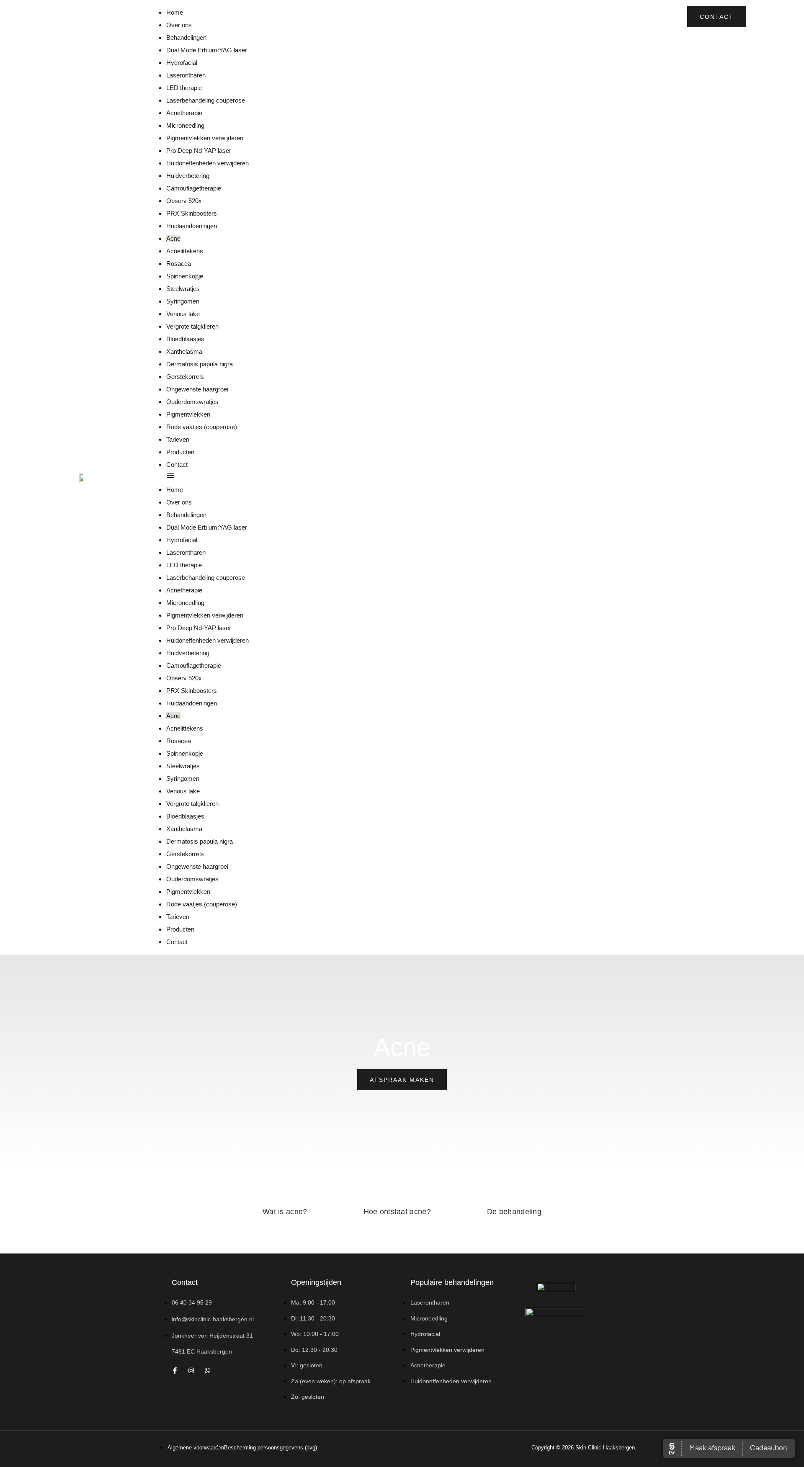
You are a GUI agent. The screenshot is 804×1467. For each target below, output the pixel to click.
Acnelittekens (184, 251)
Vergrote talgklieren (192, 326)
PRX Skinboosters (191, 213)
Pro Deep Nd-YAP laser (198, 150)
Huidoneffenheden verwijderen (207, 163)
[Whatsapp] (207, 1370)
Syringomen (182, 301)
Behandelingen (186, 37)
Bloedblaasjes (185, 338)
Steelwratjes (183, 288)
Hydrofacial (181, 62)
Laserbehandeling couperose (205, 100)
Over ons (179, 24)
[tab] (285, 1211)
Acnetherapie (184, 112)
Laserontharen (186, 75)
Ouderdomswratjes (192, 401)
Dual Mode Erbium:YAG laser (206, 50)
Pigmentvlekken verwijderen (204, 138)
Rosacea (178, 263)
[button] (399, 477)
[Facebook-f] (175, 1370)
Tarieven (177, 439)
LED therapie (184, 87)
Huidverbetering (187, 175)
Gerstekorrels (185, 376)
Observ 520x (184, 200)
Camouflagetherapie (193, 188)
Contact (177, 464)
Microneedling (185, 125)
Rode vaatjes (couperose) (201, 426)
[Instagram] (191, 1370)
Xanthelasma (184, 351)
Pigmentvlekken (188, 414)
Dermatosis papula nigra (199, 364)
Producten (180, 452)
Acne (173, 238)
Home (174, 12)
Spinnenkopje (184, 276)
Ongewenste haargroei (197, 389)
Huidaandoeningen (191, 225)
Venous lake (183, 313)
